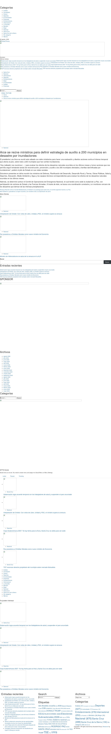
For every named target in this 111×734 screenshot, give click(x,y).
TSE (46, 732)
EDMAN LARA (69, 711)
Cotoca (5, 14)
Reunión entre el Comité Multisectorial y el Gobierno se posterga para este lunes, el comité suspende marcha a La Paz (35, 190)
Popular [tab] (12, 476)
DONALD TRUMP (53, 710)
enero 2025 (6, 389)
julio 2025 (6, 379)
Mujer (5, 28)
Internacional (7, 23)
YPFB (54, 732)
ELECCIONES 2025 (53, 713)
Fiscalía (40, 720)
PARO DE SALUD (57, 724)
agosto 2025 (6, 377)
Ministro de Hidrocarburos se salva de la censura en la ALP (20, 256)
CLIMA (40, 708)
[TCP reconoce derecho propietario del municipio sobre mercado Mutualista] (9, 557)
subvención (64, 729)
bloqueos (68, 706)
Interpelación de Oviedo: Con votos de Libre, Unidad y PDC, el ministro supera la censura (75, 62)
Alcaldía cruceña (48, 705)
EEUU (41, 713)
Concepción (6, 12)
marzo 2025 (6, 386)
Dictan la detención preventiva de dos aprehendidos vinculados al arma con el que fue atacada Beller (19, 722)
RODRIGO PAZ (58, 726)
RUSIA (67, 726)
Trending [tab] (21, 476)
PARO (50, 724)
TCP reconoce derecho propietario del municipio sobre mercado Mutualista (63, 68)
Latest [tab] (4, 476)
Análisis (5, 10)
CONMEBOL (49, 708)
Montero (5, 26)
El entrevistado (7, 17)
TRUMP (40, 732)
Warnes (5, 36)
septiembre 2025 (8, 375)
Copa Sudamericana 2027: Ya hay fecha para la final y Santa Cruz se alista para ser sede (75, 64)
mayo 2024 (6, 391)
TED (70, 729)
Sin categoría (7, 35)
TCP (68, 729)
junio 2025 (6, 380)
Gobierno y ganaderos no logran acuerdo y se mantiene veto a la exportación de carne (25, 191)
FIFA (68, 717)
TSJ (50, 732)
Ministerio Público (43, 724)
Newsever (105, 726)
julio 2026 (6, 358)
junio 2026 (6, 360)
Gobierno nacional (60, 719)
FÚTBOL (49, 720)
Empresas (6, 19)
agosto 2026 (6, 356)
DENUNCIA (43, 711)
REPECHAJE (48, 726)
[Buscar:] (8, 90)
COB (44, 708)
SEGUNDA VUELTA (55, 729)
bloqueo (64, 706)
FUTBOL (44, 720)
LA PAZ (50, 722)
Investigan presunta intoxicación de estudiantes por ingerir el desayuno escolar (19, 729)
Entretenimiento (7, 21)
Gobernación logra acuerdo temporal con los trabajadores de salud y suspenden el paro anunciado (83, 61)
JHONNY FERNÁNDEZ (43, 722)
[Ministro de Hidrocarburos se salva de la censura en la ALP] (13, 244)
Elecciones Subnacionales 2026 (55, 715)
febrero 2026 (7, 367)
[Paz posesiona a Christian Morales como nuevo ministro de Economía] (13, 223)
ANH (57, 706)
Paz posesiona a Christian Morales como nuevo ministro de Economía (59, 66)
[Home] (0, 70)
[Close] (55, 2)
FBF (61, 717)
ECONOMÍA (63, 711)
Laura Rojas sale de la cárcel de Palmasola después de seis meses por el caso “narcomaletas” (20, 725)
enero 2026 (6, 368)
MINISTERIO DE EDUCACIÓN (60, 722)
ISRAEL (68, 720)
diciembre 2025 (7, 370)
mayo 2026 (6, 361)
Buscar (2, 259)
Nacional (5, 30)
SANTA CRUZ (44, 729)
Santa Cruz (6, 31)
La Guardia (6, 24)
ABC (39, 706)
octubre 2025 (7, 373)
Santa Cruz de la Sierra (9, 33)
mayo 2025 (6, 382)
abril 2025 (6, 384)
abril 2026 (6, 363)
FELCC (64, 717)
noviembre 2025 (7, 372)
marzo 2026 (6, 365)
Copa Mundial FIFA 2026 (59, 708)
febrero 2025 (7, 387)
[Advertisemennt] (52, 49)
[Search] (0, 88)
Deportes (5, 16)
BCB (59, 706)
